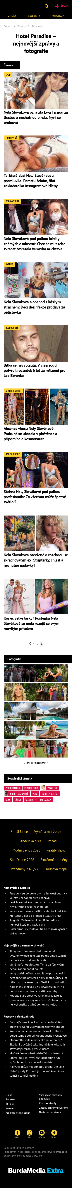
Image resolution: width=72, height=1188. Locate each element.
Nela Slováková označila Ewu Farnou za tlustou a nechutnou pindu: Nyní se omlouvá (36, 117)
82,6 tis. (54, 1137)
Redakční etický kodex (18, 1112)
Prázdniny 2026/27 (24, 869)
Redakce (10, 1099)
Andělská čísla (31, 841)
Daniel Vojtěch (50, 793)
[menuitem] (12, 15)
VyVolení (52, 788)
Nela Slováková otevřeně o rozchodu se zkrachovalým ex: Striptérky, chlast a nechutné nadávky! (36, 560)
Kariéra (10, 1103)
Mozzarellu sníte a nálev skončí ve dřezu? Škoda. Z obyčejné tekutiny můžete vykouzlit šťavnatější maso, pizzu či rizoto (37, 1044)
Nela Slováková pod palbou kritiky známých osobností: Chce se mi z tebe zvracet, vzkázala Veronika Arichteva (34, 244)
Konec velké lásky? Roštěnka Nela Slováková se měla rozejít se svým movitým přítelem (31, 623)
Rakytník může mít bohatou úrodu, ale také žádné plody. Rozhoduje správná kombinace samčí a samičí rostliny (37, 1071)
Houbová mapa (56, 869)
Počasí (52, 841)
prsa (34, 793)
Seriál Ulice (19, 831)
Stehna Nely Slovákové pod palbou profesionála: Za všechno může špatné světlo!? (35, 497)
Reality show (31, 788)
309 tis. (18, 1137)
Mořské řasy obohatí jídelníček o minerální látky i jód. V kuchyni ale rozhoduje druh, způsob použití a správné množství (36, 1057)
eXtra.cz (60, 1151)
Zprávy (12, 15)
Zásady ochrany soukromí (53, 1107)
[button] (47, 6)
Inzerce (9, 1108)
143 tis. (30, 1137)
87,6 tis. (42, 1137)
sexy (8, 799)
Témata (63, 5)
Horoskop (58, 15)
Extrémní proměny (54, 859)
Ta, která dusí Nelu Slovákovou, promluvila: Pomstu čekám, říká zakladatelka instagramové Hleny (31, 180)
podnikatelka (13, 788)
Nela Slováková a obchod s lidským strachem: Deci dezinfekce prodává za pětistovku (34, 307)
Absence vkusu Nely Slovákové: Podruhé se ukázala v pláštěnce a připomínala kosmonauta (30, 433)
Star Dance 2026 (22, 859)
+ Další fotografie (36, 763)
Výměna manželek (47, 831)
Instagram (45, 799)
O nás (9, 1095)
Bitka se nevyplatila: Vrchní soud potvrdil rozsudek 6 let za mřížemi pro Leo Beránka (34, 370)
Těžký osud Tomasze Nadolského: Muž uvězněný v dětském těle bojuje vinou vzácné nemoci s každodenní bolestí (38, 955)
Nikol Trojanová (19, 793)
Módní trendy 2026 (26, 850)
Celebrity (34, 15)
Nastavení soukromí (50, 1112)
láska (18, 799)
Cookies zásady (47, 1103)
